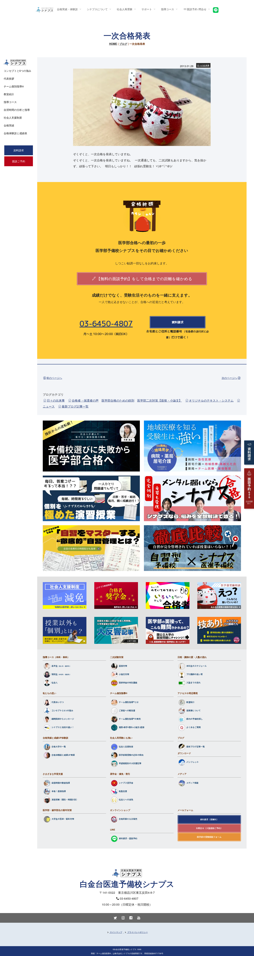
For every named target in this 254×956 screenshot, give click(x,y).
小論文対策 (124, 674)
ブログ (123, 44)
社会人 (55, 682)
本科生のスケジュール (196, 665)
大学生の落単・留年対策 (63, 818)
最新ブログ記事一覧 (75, 406)
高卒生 (55, 665)
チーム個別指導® (118, 693)
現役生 (55, 674)
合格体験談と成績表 (15, 133)
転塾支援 (123, 791)
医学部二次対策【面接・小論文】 (159, 400)
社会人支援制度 (126, 746)
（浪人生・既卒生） (64, 666)
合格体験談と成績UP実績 (63, 755)
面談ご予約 (18, 161)
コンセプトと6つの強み (62, 710)
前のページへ (54, 378)
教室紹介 (190, 702)
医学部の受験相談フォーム (209, 836)
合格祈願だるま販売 (128, 818)
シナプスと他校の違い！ (63, 727)
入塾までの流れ (193, 682)
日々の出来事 (203, 65)
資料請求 (178, 322)
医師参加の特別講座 (128, 682)
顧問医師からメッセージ (63, 718)
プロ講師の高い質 (194, 674)
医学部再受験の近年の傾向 (131, 755)
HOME (113, 44)
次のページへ (229, 378)
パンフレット (192, 762)
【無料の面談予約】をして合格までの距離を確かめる (144, 278)
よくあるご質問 (193, 727)
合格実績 (9, 125)
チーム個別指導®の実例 (130, 718)
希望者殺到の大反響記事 (130, 763)
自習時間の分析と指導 (17, 110)
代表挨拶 (9, 78)
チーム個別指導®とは (129, 702)
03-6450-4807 (106, 323)
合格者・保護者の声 (85, 400)
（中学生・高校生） (64, 675)
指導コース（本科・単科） (56, 657)
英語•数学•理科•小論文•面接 (131, 727)
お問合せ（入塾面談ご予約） (209, 828)
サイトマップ (116, 932)
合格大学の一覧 (59, 746)
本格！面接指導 (59, 791)
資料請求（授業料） (209, 819)
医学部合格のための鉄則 (118, 400)
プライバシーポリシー (137, 932)
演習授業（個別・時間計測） (65, 799)
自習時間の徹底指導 (61, 782)
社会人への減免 (126, 799)
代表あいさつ (58, 702)
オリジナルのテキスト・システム (211, 400)
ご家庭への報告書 (127, 710)
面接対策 (123, 665)
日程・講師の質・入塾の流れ (192, 657)
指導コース (10, 102)
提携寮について (193, 710)
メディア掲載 (192, 782)
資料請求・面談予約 (128, 838)
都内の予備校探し (194, 718)
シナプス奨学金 (126, 782)
